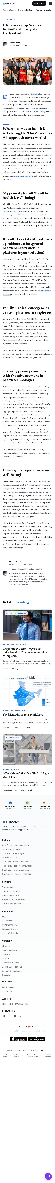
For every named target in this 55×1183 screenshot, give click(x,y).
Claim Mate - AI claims (11, 857)
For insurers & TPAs (10, 895)
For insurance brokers (11, 891)
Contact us (6, 975)
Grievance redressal (48, 1055)
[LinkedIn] (4, 1016)
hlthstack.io (7, 991)
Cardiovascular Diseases (13, 212)
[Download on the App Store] (18, 1039)
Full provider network (11, 904)
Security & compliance (12, 971)
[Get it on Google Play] (36, 1039)
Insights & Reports (10, 933)
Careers (5, 958)
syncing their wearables (22, 176)
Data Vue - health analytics (13, 853)
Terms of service (16, 1055)
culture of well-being (35, 112)
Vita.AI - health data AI (11, 849)
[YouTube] (15, 1016)
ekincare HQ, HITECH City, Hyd (15, 1004)
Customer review (9, 925)
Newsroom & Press (10, 963)
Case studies (7, 921)
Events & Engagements (12, 967)
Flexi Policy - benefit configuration (17, 866)
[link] (9, 3)
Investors (6, 954)
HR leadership (36, 94)
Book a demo (39, 3)
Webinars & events (10, 929)
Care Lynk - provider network (15, 862)
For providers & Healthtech (13, 899)
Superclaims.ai (8, 987)
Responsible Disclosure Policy (32, 1055)
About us (6, 946)
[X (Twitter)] (9, 1016)
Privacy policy (6, 1055)
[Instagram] (20, 1016)
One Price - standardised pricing (16, 870)
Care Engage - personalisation (15, 845)
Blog (4, 10)
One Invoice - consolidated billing (17, 874)
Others (11, 10)
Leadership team (9, 950)
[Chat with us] (48, 1176)
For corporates (8, 887)
